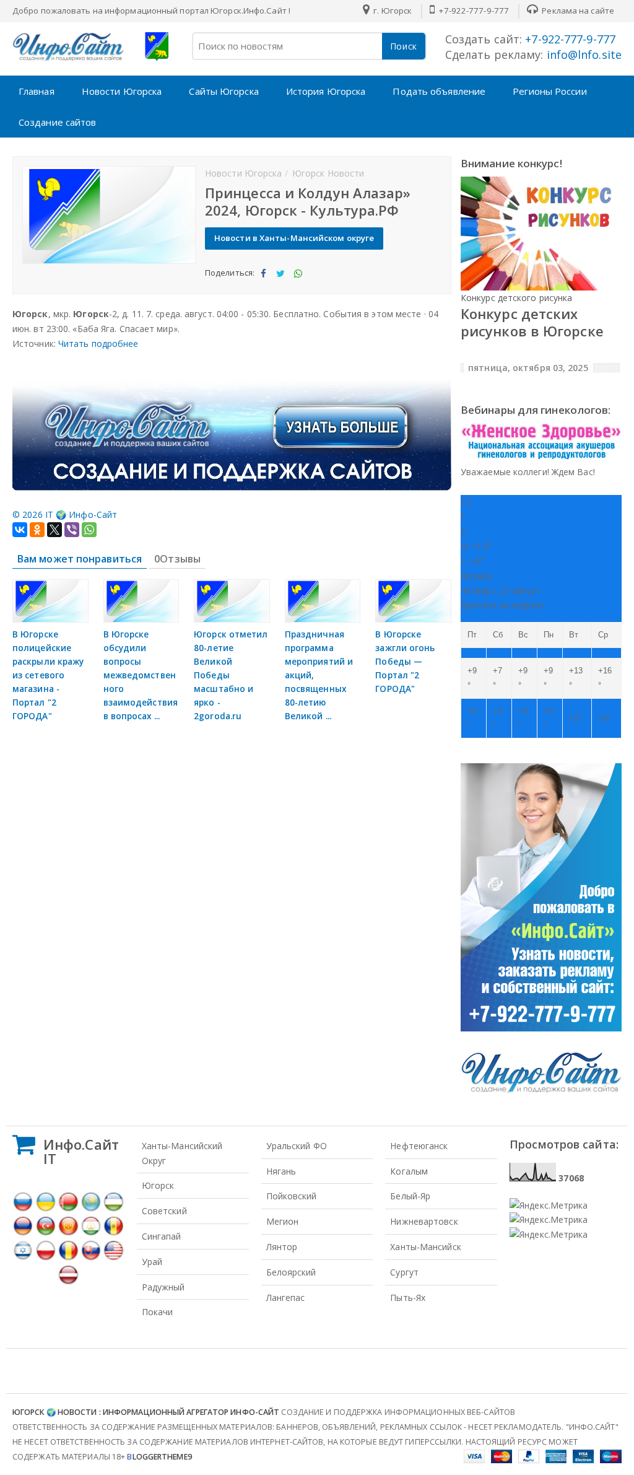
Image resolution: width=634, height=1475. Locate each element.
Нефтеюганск (419, 1146)
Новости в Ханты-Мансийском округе (294, 237)
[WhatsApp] (89, 529)
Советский (164, 1211)
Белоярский (291, 1272)
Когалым (409, 1171)
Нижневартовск (424, 1221)
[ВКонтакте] (19, 529)
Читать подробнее (98, 343)
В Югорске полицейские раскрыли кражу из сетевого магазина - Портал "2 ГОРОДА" (48, 675)
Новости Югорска (122, 91)
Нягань (281, 1171)
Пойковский (291, 1196)
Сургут (404, 1272)
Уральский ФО (296, 1146)
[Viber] (71, 529)
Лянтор (282, 1247)
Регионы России (549, 91)
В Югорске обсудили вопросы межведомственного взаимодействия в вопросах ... (140, 675)
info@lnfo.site (583, 54)
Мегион (282, 1221)
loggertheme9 (159, 1456)
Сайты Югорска (223, 91)
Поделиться (262, 283)
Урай (152, 1261)
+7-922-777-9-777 (472, 10)
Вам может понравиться (79, 559)
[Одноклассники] (37, 529)
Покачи (157, 1312)
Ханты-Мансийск (425, 1247)
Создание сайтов (58, 122)
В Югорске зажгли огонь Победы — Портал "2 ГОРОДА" (405, 661)
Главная (36, 91)
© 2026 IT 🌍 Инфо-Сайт (64, 514)
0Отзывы (177, 559)
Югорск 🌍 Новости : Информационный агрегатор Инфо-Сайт (145, 1412)
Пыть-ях (407, 1297)
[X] (54, 529)
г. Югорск (391, 10)
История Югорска (326, 91)
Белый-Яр (410, 1196)
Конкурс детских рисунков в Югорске (532, 322)
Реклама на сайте (577, 10)
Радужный (163, 1287)
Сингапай (161, 1236)
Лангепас (285, 1297)
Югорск (158, 1185)
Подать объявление (439, 91)
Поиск (403, 46)
